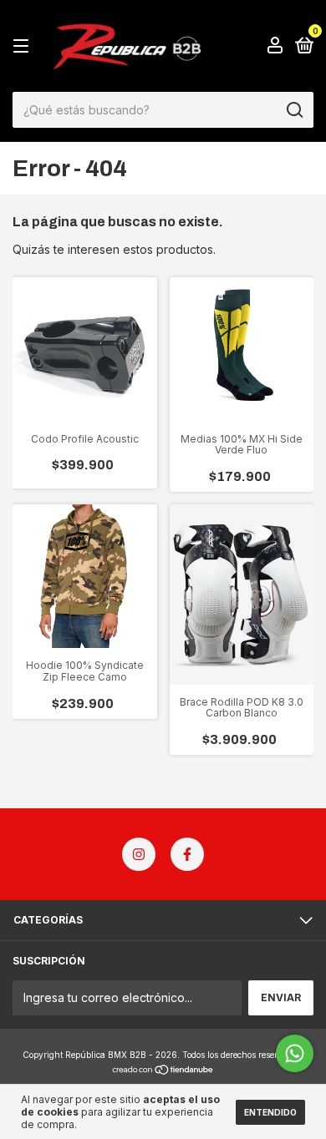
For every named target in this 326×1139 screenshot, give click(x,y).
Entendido (270, 1112)
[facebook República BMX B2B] (187, 854)
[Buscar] (294, 110)
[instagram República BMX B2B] (138, 854)
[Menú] (24, 46)
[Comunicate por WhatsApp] (294, 1053)
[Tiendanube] (163, 1071)
